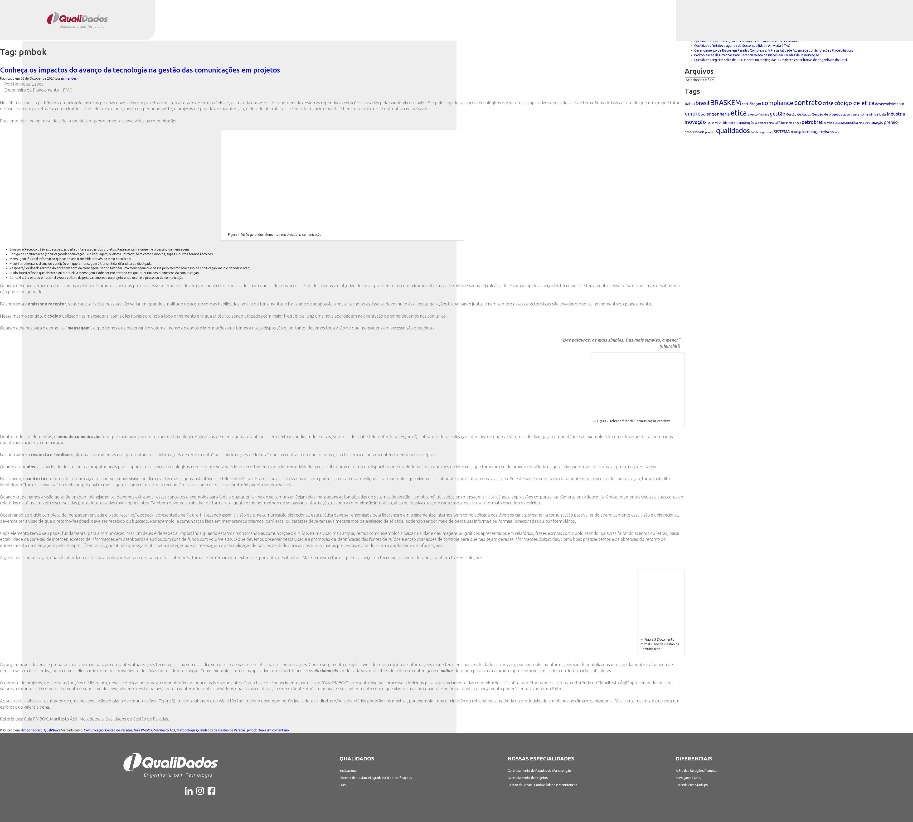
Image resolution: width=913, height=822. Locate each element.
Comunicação (94, 730)
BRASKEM (725, 102)
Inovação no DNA (688, 778)
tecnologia (811, 132)
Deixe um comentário (273, 730)
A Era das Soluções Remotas (696, 771)
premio (891, 122)
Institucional (349, 771)
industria (896, 113)
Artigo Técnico (32, 730)
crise (828, 103)
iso (708, 122)
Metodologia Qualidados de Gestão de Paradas (211, 730)
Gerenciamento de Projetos (528, 778)
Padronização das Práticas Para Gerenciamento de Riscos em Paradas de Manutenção (756, 55)
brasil (702, 103)
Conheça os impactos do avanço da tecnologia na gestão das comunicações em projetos (140, 70)
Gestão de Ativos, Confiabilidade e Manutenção (542, 785)
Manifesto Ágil (164, 730)
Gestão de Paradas (118, 730)
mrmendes (69, 78)
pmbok (252, 730)
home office (869, 114)
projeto (710, 132)
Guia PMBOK (143, 730)
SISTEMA (782, 132)
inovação (695, 122)
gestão (777, 113)
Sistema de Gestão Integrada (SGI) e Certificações (376, 778)
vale (837, 132)
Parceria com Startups (692, 785)
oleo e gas (795, 122)
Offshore (781, 123)
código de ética (854, 103)
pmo (861, 122)
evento (753, 114)
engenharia (718, 113)
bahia (690, 103)
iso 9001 (716, 122)
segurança (766, 132)
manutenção (745, 123)
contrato (808, 102)
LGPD (343, 785)
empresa (695, 113)
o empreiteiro (764, 122)
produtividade (694, 132)
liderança (729, 122)
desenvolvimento (889, 104)
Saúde (755, 132)
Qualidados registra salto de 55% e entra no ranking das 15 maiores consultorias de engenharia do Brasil (771, 60)
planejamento (846, 122)
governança (851, 114)
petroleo (829, 122)
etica (738, 113)
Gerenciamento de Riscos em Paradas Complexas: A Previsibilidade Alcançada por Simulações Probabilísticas (773, 50)
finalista (763, 114)
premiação (874, 122)
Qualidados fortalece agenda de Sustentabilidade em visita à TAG (742, 46)
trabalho (827, 132)
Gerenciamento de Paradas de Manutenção (539, 771)
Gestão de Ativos (798, 114)
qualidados (733, 131)
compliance (777, 102)
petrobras (812, 122)
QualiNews (52, 730)
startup (796, 132)
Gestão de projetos (827, 114)
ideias (882, 114)
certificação (751, 104)
